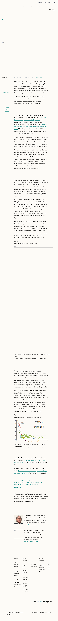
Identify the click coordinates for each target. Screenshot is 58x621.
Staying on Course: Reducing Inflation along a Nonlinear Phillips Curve (31, 126)
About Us (40, 2)
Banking (16, 575)
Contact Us (48, 612)
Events (41, 558)
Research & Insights (39, 4)
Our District (31, 4)
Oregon (24, 572)
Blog (19, 19)
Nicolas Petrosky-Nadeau (6, 109)
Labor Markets (30, 485)
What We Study (23, 4)
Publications (34, 564)
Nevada (24, 570)
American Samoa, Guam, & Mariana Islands (25, 583)
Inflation (30, 482)
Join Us (54, 2)
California (25, 563)
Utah (23, 575)
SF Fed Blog (38, 78)
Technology (17, 582)
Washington (25, 577)
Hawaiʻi (24, 565)
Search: (50, 10)
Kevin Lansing (6, 92)
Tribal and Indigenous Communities (25, 591)
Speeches (41, 560)
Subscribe (10, 599)
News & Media (49, 4)
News (40, 563)
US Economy (17, 569)
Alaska (24, 558)
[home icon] (2, 19)
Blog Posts (33, 562)
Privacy (42, 612)
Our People (47, 2)
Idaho (24, 567)
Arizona (24, 560)
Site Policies (35, 612)
